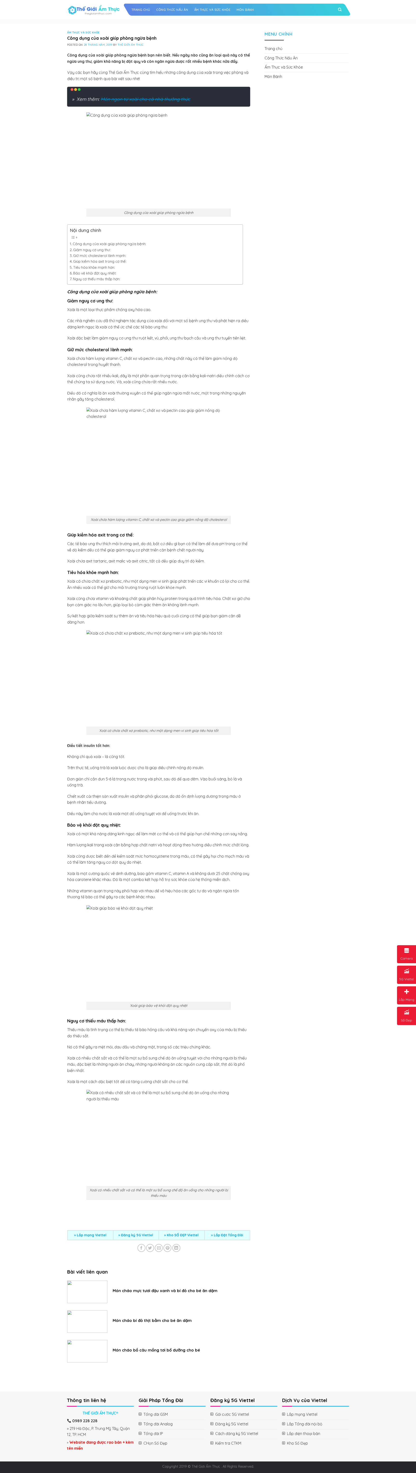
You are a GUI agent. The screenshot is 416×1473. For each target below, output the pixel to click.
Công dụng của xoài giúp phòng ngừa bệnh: (109, 244)
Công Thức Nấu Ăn (172, 10)
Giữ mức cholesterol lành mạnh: (99, 255)
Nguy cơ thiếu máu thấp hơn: (96, 279)
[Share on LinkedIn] (176, 1248)
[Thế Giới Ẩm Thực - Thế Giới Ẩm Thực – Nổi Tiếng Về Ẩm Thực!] (93, 10)
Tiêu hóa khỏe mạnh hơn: (94, 267)
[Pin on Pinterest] (167, 1248)
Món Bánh (245, 10)
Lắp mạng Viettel (91, 1235)
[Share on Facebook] (141, 1248)
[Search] (340, 9)
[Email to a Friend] (159, 1248)
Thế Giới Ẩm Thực (131, 44)
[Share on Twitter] (150, 1248)
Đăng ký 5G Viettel (137, 1235)
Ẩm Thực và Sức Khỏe (212, 10)
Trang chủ (141, 10)
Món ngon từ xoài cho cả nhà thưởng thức (145, 99)
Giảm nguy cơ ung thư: (91, 250)
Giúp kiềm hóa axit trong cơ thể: (99, 261)
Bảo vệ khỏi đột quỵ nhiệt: (94, 273)
